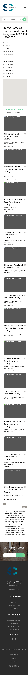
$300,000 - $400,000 (8, 55)
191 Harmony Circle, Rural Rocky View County (12, 136)
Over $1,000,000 (6, 76)
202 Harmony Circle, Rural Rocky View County (12, 234)
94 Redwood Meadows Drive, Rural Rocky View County (13, 489)
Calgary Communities (14, 620)
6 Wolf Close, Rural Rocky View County (12, 392)
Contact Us (14, 608)
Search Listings (14, 629)
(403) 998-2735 (14, 589)
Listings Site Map (14, 654)
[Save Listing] (25, 134)
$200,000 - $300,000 (8, 51)
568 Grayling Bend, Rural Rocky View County (12, 361)
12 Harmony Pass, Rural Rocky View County (13, 296)
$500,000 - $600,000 (8, 61)
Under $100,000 (6, 45)
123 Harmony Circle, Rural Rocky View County (12, 457)
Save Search (11, 109)
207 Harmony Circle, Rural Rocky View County (12, 424)
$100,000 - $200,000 (8, 48)
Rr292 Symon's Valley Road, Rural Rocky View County (13, 202)
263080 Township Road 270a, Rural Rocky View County (13, 328)
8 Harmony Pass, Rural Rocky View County (13, 266)
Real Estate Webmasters (18, 649)
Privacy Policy (14, 661)
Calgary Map (14, 623)
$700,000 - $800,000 (8, 67)
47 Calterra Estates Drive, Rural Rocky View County (13, 169)
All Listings (5, 42)
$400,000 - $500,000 (8, 58)
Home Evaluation (14, 626)
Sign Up (20, 555)
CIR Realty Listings (14, 605)
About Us (14, 602)
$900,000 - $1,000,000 (8, 73)
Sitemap (14, 658)
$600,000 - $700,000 (8, 64)
